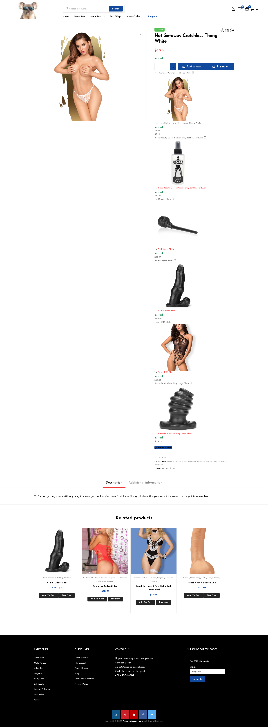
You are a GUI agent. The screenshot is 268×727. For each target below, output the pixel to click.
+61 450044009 (124, 675)
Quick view (61, 553)
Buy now (222, 66)
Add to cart (194, 66)
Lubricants (39, 684)
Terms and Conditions (85, 679)
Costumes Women (148, 578)
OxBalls (67, 578)
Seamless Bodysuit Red (105, 586)
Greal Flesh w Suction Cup (202, 583)
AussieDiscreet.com (133, 721)
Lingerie (152, 17)
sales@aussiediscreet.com (130, 667)
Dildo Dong (195, 578)
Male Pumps (40, 663)
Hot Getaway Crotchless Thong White (172, 73)
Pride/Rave (101, 581)
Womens (158, 465)
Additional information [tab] (145, 482)
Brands (170, 462)
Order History (81, 668)
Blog (77, 673)
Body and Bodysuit (91, 578)
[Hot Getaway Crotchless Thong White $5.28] (222, 30)
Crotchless (181, 462)
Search (115, 8)
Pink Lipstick (121, 578)
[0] (240, 9)
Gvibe (203, 578)
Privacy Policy (81, 684)
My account (80, 663)
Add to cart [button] (49, 595)
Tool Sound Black (162, 199)
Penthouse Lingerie (216, 462)
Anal (45, 578)
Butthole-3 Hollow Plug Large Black (171, 383)
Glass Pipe (79, 17)
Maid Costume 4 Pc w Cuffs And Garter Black (153, 588)
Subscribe (197, 679)
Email (193, 666)
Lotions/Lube (133, 17)
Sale (209, 578)
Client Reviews (81, 658)
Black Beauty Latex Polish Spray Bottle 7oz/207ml (178, 138)
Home (66, 17)
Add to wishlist (164, 447)
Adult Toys (96, 17)
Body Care (39, 679)
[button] (139, 35)
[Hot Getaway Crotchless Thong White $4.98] (232, 30)
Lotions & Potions (42, 689)
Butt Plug (59, 578)
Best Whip (115, 17)
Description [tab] (114, 482)
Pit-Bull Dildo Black (163, 261)
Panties (201, 462)
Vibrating (216, 578)
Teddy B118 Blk (161, 322)
